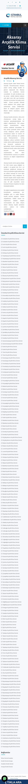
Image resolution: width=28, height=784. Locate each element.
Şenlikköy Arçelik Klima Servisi (10, 329)
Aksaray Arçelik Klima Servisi (10, 272)
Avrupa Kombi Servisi (7, 766)
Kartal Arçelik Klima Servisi (9, 346)
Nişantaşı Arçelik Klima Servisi (10, 511)
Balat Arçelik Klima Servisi (9, 426)
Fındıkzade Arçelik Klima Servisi (11, 664)
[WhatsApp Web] (8, 2)
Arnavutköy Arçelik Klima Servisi (11, 295)
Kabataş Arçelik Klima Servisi (10, 290)
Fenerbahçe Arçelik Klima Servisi (11, 363)
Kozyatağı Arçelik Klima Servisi (10, 380)
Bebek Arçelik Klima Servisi (9, 386)
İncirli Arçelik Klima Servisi (9, 244)
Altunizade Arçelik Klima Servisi (10, 284)
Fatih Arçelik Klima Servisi (9, 414)
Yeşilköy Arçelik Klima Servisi (10, 726)
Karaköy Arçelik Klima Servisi (10, 335)
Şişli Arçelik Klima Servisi (9, 624)
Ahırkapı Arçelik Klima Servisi (10, 250)
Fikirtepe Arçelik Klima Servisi (10, 675)
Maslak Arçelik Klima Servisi (10, 494)
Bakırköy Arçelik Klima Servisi (10, 420)
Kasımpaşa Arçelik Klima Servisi (11, 358)
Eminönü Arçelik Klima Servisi (10, 596)
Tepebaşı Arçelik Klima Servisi (10, 647)
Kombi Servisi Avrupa (7, 761)
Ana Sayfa (5, 50)
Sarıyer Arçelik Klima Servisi (10, 590)
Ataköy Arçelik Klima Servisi (9, 307)
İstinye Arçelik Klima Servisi (9, 267)
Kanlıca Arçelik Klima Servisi (10, 312)
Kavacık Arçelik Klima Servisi (10, 556)
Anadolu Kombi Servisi (7, 764)
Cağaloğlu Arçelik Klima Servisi (10, 539)
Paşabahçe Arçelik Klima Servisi (11, 545)
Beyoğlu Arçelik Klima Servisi (10, 488)
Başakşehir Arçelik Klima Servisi (11, 687)
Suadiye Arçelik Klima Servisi (10, 613)
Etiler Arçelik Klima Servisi (9, 619)
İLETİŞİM (6, 25)
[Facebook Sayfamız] (12, 2)
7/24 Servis (9, 81)
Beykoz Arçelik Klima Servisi (10, 443)
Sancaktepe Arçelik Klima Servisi (11, 579)
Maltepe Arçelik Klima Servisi (10, 482)
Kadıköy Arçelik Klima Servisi (10, 301)
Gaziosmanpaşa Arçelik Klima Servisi (12, 341)
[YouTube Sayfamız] (16, 2)
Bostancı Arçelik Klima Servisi (10, 505)
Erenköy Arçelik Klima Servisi (10, 431)
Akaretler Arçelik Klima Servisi (10, 261)
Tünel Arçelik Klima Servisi (9, 352)
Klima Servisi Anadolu (7, 758)
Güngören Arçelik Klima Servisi (10, 721)
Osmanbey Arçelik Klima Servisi (10, 533)
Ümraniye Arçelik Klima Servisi (10, 704)
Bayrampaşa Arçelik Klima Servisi (11, 681)
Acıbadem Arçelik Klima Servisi (10, 238)
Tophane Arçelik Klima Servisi (10, 658)
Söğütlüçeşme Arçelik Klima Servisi (11, 602)
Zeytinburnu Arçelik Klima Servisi (11, 738)
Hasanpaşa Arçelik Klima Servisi (11, 743)
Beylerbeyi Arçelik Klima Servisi (10, 477)
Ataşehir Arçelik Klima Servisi (10, 318)
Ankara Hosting (14, 778)
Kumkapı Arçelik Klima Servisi (10, 392)
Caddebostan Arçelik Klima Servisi (11, 516)
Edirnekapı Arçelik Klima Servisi (10, 585)
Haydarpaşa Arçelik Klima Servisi (11, 255)
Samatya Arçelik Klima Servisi (10, 568)
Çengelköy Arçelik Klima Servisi (10, 573)
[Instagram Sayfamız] (19, 2)
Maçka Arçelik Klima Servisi (9, 460)
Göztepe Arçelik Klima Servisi (10, 454)
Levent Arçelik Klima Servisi (9, 448)
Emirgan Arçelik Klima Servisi (10, 607)
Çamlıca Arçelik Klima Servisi (10, 324)
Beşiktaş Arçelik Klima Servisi (10, 409)
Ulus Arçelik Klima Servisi (9, 670)
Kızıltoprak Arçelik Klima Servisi (10, 369)
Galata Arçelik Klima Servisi (9, 709)
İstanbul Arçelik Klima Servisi (18, 50)
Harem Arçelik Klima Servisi (9, 732)
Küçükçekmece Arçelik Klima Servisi (12, 437)
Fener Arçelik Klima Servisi (9, 653)
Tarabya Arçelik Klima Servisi (10, 630)
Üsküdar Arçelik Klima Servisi (10, 715)
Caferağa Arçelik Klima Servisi (10, 528)
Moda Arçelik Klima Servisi (9, 499)
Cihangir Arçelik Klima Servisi (10, 551)
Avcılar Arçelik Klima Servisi (9, 375)
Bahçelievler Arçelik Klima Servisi (11, 278)
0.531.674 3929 (12, 5)
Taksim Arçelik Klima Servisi (9, 636)
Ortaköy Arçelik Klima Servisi (10, 522)
